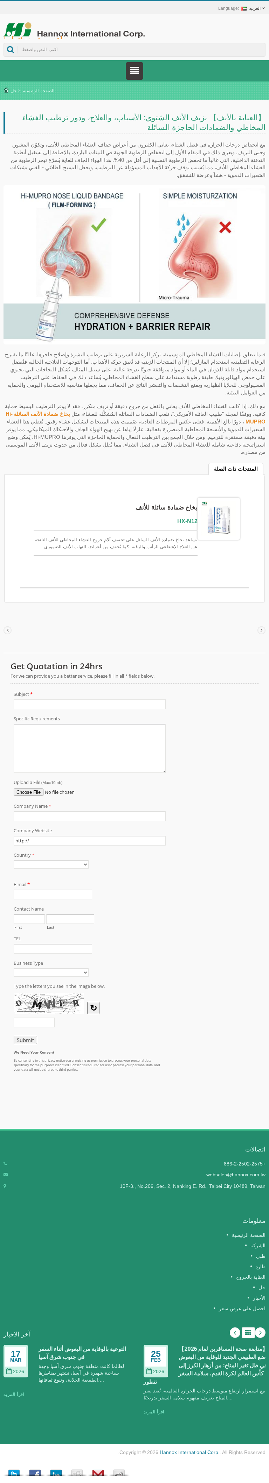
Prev (235, 1332)
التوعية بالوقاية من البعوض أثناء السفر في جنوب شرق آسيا (82, 1353)
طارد (260, 1266)
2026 (18, 1371)
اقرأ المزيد (14, 1394)
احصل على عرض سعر (242, 1308)
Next (260, 1332)
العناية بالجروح (250, 1277)
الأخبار (259, 1298)
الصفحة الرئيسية (39, 90)
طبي (260, 1256)
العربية (255, 8)
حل (14, 90)
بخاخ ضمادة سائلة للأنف (167, 507)
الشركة (257, 1245)
